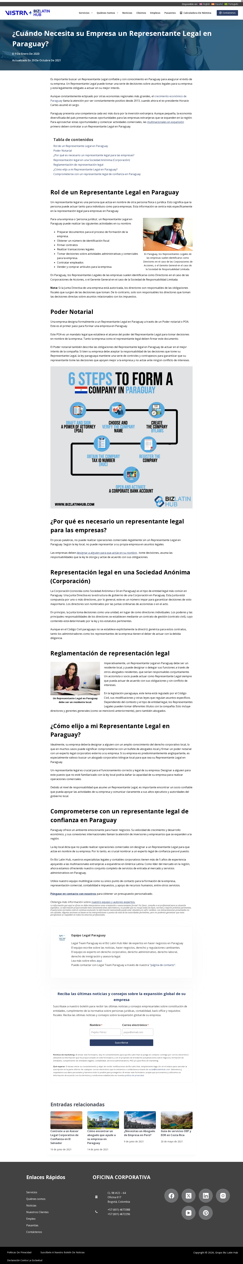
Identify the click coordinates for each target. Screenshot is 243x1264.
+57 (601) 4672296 (119, 1214)
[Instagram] (223, 1196)
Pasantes (170, 12)
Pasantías (32, 1225)
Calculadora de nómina (197, 12)
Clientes (141, 12)
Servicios (84, 12)
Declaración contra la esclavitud (24, 1260)
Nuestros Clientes (37, 1212)
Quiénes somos (106, 12)
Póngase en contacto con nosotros (73, 894)
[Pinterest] (206, 1213)
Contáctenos (229, 12)
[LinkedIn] (206, 1196)
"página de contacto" (162, 965)
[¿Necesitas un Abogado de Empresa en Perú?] (140, 1120)
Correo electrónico (135, 1025)
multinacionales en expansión (165, 122)
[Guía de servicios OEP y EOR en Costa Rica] (177, 1120)
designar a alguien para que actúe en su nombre (107, 553)
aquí (99, 961)
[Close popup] (242, 1)
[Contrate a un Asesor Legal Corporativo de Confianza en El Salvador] (66, 1120)
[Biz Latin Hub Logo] (27, 13)
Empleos (155, 12)
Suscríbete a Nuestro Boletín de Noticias (62, 1252)
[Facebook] (171, 1196)
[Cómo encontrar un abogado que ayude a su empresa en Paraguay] (103, 1120)
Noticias (127, 12)
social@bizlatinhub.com (159, 1069)
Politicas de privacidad (19, 1252)
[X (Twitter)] (189, 1196)
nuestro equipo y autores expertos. (113, 902)
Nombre (96, 1025)
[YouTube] (189, 1213)
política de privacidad (134, 1075)
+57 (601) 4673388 (119, 1209)
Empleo (31, 1219)
